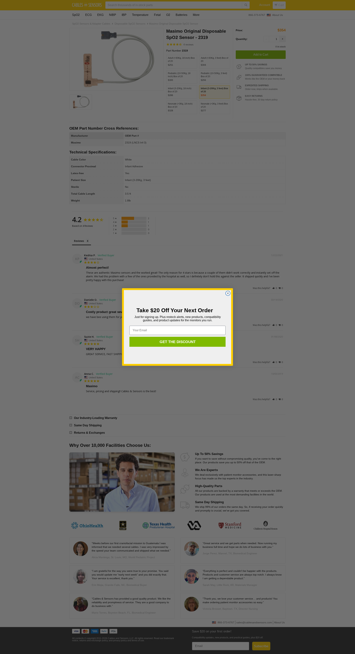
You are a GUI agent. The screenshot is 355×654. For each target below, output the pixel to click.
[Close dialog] (228, 293)
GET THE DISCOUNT (178, 342)
